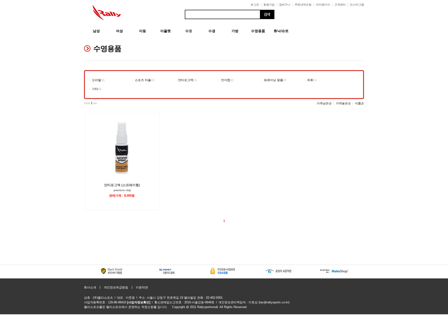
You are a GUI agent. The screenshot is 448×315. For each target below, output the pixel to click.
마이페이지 (323, 4)
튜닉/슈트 (281, 31)
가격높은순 (343, 103)
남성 (96, 31)
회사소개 (90, 287)
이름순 (359, 103)
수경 (211, 31)
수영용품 (258, 31)
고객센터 (340, 4)
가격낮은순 (324, 103)
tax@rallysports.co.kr (273, 302)
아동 (142, 31)
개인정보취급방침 (116, 287)
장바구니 (284, 4)
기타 (95, 89)
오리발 (96, 80)
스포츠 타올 (143, 80)
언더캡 (225, 80)
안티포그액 (185, 80)
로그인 (255, 4)
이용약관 (142, 287)
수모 (188, 31)
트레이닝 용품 (273, 80)
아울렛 (165, 31)
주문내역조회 (303, 4)
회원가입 (269, 4)
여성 (119, 31)
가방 (234, 31)
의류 (310, 80)
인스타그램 (357, 4)
